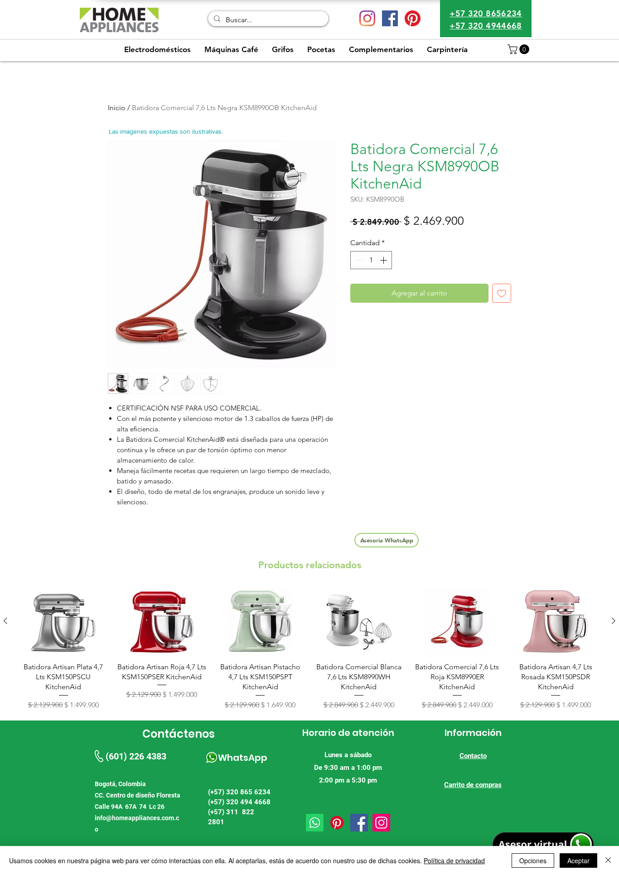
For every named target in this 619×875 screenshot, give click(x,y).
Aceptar (578, 860)
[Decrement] (358, 260)
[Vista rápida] (63, 621)
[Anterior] (5, 620)
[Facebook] (359, 822)
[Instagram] (367, 18)
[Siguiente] (613, 620)
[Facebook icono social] (390, 18)
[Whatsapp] (315, 822)
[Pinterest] (413, 18)
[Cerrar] (608, 860)
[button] (520, 49)
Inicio (117, 107)
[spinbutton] (371, 260)
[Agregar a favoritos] (501, 293)
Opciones (532, 860)
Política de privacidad (454, 860)
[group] (309, 649)
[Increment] (384, 260)
